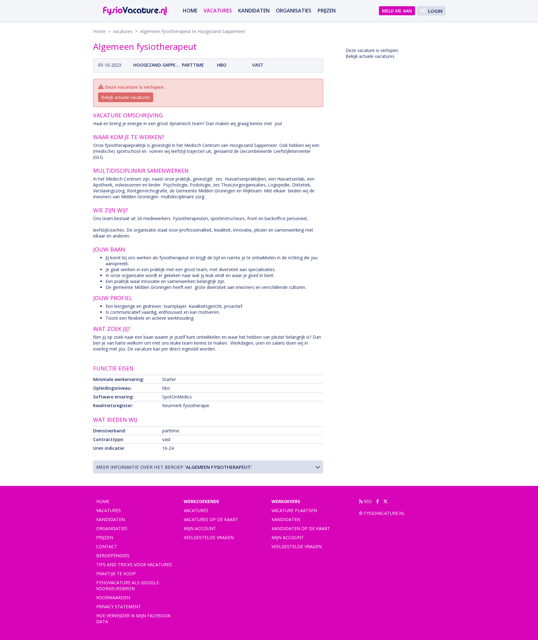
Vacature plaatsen (294, 510)
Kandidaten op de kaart (300, 528)
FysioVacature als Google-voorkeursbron (128, 585)
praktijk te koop (116, 573)
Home (190, 10)
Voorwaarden (113, 597)
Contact (106, 546)
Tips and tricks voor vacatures (134, 564)
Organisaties (293, 10)
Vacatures (196, 510)
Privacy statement (118, 606)
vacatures (218, 10)
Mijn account (200, 528)
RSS (367, 501)
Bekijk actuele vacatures (125, 97)
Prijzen (327, 10)
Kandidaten (254, 10)
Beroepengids (113, 555)
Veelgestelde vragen (209, 537)
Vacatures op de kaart (211, 519)
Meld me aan (397, 11)
